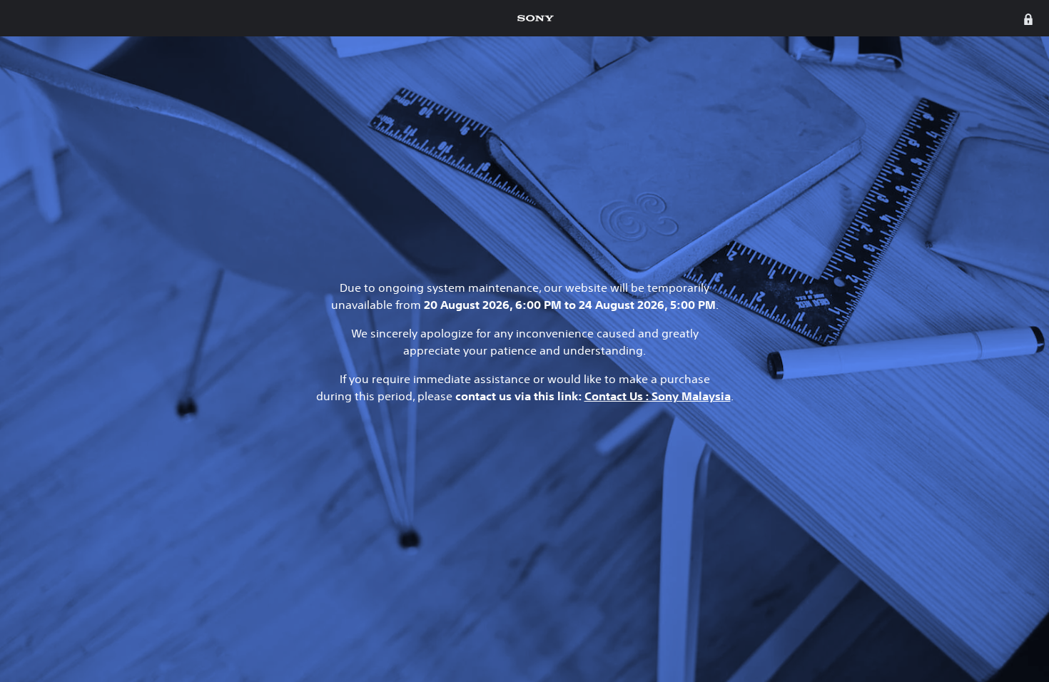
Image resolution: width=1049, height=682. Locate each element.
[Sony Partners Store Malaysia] (535, 18)
